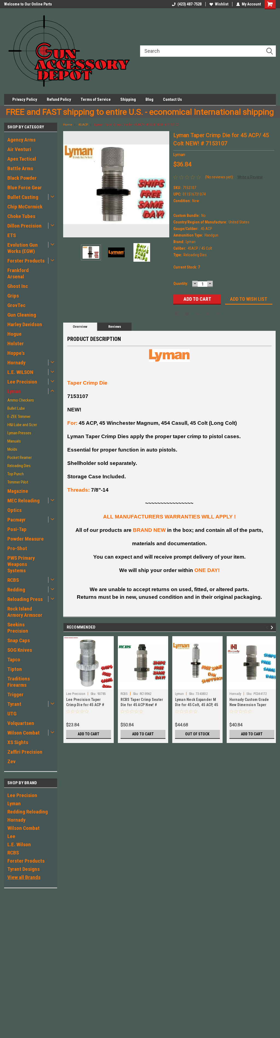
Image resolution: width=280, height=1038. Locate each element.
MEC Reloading (23, 500)
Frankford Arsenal (18, 273)
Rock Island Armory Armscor (24, 612)
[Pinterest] (218, 314)
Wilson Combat (23, 733)
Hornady (16, 362)
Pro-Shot (17, 548)
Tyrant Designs (23, 869)
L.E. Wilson (19, 844)
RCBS (13, 580)
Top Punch (15, 473)
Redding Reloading (27, 812)
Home (67, 124)
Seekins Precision (17, 627)
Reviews (114, 327)
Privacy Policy (24, 99)
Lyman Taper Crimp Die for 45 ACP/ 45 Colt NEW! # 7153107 (136, 124)
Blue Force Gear (24, 187)
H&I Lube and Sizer (22, 424)
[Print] (197, 314)
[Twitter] (208, 314)
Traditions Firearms (18, 682)
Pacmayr (16, 520)
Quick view (197, 685)
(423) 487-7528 (189, 4)
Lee (11, 836)
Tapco (13, 659)
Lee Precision (22, 382)
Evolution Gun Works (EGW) (22, 248)
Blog (149, 99)
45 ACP (83, 124)
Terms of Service (96, 99)
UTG (11, 713)
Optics (14, 510)
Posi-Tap (17, 529)
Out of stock (197, 734)
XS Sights (17, 742)
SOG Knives (19, 650)
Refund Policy (59, 99)
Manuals (14, 441)
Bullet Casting (22, 197)
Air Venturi (19, 149)
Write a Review (250, 177)
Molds (12, 449)
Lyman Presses (19, 432)
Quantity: (180, 283)
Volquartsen (20, 723)
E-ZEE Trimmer (18, 416)
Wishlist (221, 4)
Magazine (17, 491)
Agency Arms (21, 140)
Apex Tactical (21, 159)
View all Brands (23, 877)
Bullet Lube (16, 408)
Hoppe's (16, 353)
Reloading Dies (19, 465)
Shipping (128, 99)
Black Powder (22, 178)
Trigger (15, 694)
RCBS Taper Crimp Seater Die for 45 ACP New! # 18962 (142, 704)
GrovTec (16, 305)
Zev (11, 761)
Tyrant (14, 704)
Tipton (14, 669)
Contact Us (172, 99)
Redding (16, 589)
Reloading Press (25, 599)
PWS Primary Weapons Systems (21, 564)
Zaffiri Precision (24, 752)
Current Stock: (186, 267)
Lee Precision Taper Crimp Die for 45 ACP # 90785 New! (85, 704)
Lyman (14, 391)
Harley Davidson (24, 324)
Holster (15, 343)
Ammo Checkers (20, 400)
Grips (13, 296)
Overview (80, 327)
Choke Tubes (21, 216)
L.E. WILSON (20, 372)
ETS (11, 235)
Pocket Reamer (19, 457)
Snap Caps (18, 640)
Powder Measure (25, 539)
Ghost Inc (17, 286)
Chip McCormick (24, 207)
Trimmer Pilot (17, 482)
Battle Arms (20, 168)
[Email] (187, 314)
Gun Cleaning (21, 315)
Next (163, 184)
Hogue (14, 334)
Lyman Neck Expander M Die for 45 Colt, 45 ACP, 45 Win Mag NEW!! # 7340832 (196, 704)
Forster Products (26, 261)
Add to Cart (88, 734)
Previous (68, 184)
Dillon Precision (24, 226)
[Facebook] (176, 314)
